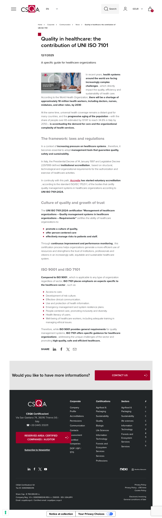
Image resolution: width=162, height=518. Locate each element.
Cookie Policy (140, 490)
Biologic (100, 425)
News (78, 24)
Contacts (74, 430)
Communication (65, 24)
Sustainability (102, 416)
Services (100, 456)
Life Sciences (102, 430)
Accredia (75, 180)
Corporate (50, 24)
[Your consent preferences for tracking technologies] (6, 512)
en (47, 9)
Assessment (76, 435)
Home (40, 24)
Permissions (76, 421)
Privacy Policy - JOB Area (135, 487)
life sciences (127, 421)
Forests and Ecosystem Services (102, 447)
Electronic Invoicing (137, 496)
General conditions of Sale (135, 499)
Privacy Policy (140, 484)
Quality (99, 421)
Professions (102, 460)
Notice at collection (61, 513)
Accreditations (77, 416)
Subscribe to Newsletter (37, 450)
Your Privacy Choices (91, 513)
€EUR (136, 9)
